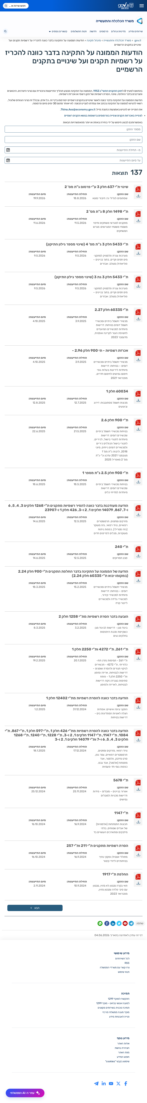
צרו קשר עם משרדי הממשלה (114, 967)
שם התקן (123, 194)
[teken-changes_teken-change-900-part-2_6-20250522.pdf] (138, 425)
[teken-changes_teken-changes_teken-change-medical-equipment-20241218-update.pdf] (138, 736)
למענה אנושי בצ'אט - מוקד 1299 (112, 1003)
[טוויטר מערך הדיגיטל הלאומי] (118, 1083)
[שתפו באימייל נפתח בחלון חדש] (125, 924)
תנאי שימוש (123, 971)
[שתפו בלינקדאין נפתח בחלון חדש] (113, 924)
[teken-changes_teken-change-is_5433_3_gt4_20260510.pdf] (138, 249)
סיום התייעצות (37, 194)
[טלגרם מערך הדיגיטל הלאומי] (96, 1083)
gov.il (137, 40)
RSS (127, 963)
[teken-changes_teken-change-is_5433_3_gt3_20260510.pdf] (138, 282)
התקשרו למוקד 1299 (118, 998)
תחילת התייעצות (77, 194)
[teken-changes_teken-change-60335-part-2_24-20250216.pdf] (138, 576)
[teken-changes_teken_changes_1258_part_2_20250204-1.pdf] (138, 621)
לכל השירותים (122, 958)
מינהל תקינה (94, 40)
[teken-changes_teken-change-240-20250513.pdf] (138, 552)
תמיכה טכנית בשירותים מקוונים (113, 1007)
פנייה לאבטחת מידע (119, 1016)
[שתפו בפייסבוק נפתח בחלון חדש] (107, 924)
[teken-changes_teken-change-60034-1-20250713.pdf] (138, 396)
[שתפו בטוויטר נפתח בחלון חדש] (119, 924)
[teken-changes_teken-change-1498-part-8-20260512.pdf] (138, 216)
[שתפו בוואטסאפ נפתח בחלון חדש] (100, 924)
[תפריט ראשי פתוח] (141, 6)
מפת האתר (123, 1052)
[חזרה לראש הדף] (136, 1092)
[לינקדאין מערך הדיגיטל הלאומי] (103, 1083)
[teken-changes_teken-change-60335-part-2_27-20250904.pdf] (138, 315)
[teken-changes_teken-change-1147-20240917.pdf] (138, 818)
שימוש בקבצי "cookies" (117, 1061)
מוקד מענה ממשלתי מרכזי (115, 1012)
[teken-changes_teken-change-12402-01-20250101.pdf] (138, 703)
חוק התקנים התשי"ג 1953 (107, 90)
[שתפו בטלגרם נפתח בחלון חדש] (131, 924)
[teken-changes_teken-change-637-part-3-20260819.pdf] (138, 192)
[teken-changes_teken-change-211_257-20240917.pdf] (138, 850)
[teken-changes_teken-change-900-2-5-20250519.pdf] (138, 478)
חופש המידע (123, 1056)
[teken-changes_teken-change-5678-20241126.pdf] (138, 785)
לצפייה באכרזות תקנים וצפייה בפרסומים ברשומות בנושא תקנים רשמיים (103, 115)
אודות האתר (123, 1043)
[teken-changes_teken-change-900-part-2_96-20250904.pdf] (138, 355)
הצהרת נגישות (122, 1048)
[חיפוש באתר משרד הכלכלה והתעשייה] (5, 31)
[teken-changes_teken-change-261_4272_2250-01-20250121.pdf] (138, 654)
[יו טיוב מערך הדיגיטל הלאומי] (111, 1083)
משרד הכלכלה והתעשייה (117, 40)
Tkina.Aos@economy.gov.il (78, 109)
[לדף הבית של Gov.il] (125, 5)
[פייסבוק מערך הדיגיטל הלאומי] (126, 1083)
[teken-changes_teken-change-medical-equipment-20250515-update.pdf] (138, 510)
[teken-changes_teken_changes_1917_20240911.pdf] (138, 879)
